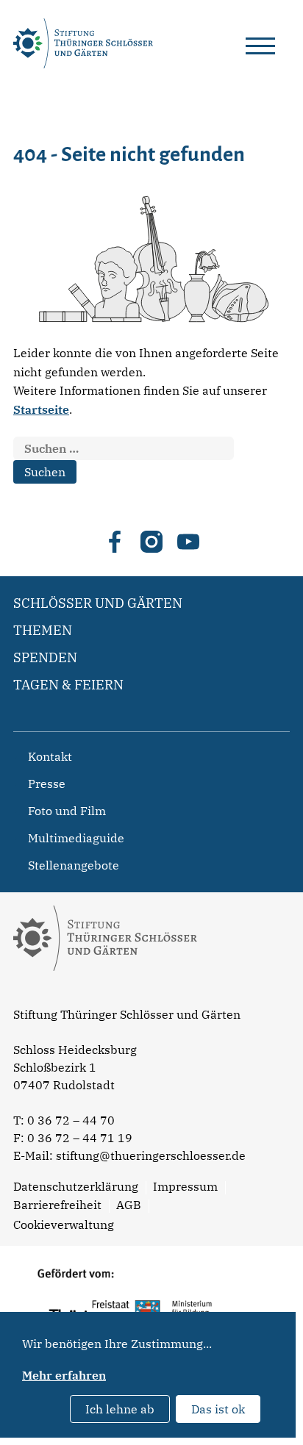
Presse (46, 783)
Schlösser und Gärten (97, 603)
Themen (42, 630)
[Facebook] (115, 542)
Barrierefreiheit (57, 1204)
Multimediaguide (76, 838)
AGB (128, 1204)
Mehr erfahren (64, 1375)
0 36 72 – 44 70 (71, 1120)
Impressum (185, 1186)
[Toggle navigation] (260, 43)
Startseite (41, 409)
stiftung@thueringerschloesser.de (151, 1155)
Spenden (45, 657)
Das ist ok (218, 1409)
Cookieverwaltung (63, 1224)
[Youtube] (188, 542)
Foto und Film (67, 810)
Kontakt (50, 756)
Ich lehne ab (119, 1409)
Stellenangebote (73, 865)
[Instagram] (151, 542)
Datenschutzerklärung (75, 1186)
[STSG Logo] (105, 996)
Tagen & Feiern (68, 684)
